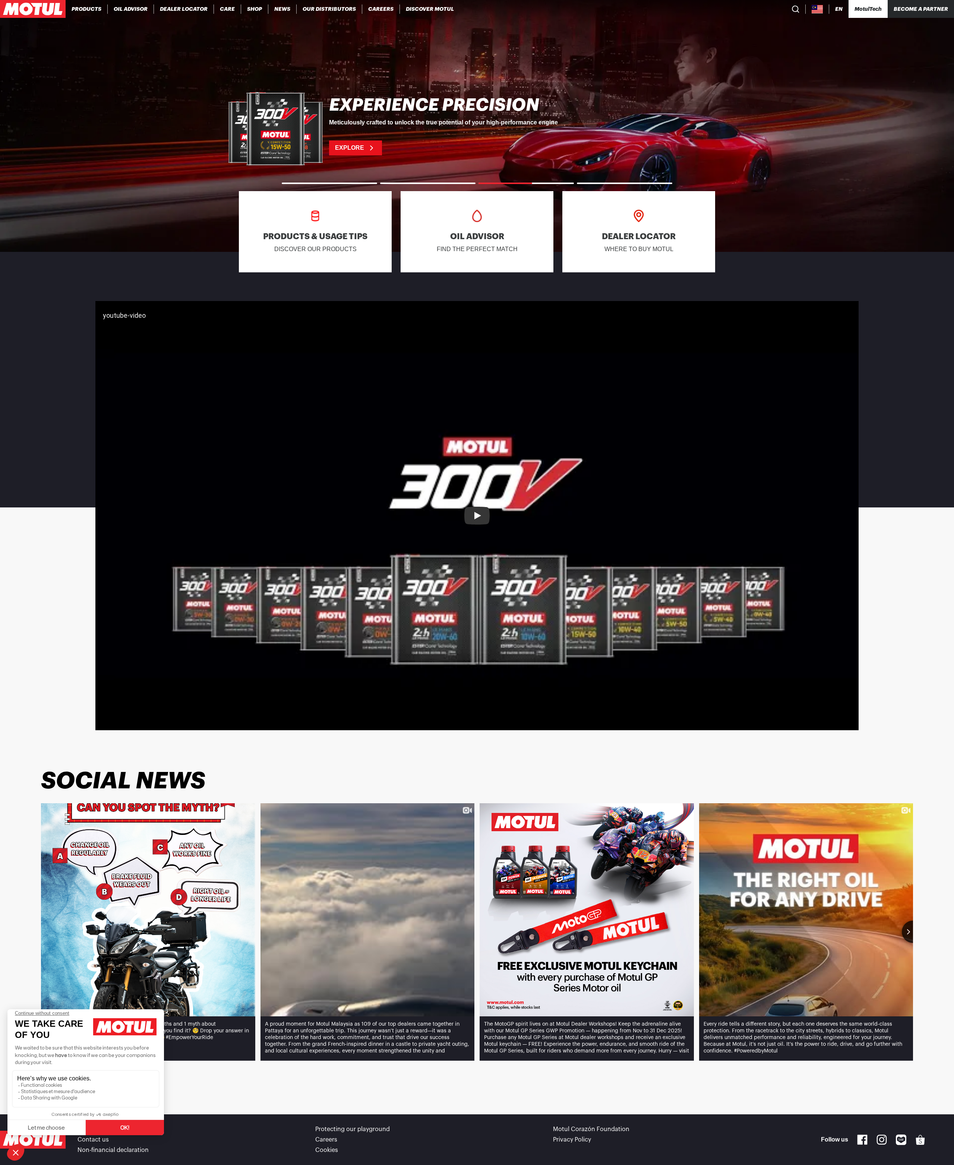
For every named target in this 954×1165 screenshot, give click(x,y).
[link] (227, 9)
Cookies (326, 1150)
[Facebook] (862, 1139)
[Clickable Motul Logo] (33, 9)
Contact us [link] (93, 1140)
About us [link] (90, 1129)
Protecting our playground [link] (352, 1129)
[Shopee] (920, 1139)
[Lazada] (901, 1139)
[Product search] (795, 9)
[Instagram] (881, 1139)
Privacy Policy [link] (572, 1140)
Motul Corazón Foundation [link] (591, 1129)
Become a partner (921, 9)
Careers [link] (326, 1140)
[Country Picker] (817, 9)
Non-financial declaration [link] (113, 1150)
